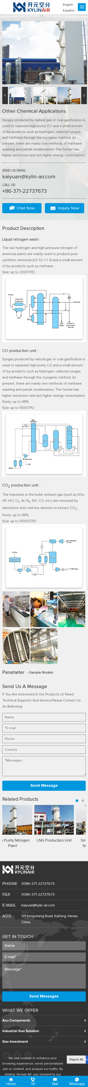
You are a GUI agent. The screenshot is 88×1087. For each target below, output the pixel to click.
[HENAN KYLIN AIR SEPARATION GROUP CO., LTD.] (31, 7)
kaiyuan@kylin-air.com (29, 176)
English (68, 4)
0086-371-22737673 (38, 883)
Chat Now (26, 208)
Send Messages (44, 996)
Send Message (44, 786)
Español (68, 10)
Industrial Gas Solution (20, 1031)
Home (11, 1084)
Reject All (76, 1059)
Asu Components (16, 1020)
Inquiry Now (68, 208)
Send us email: (14, 170)
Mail (55, 1084)
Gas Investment (15, 1041)
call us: (9, 185)
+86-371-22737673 (24, 191)
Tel (33, 1084)
